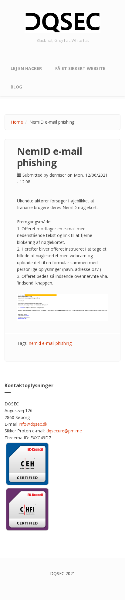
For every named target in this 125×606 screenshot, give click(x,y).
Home (17, 122)
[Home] (62, 22)
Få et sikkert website (80, 68)
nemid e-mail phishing (50, 343)
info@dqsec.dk (33, 424)
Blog (16, 87)
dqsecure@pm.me (64, 431)
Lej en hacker (26, 68)
